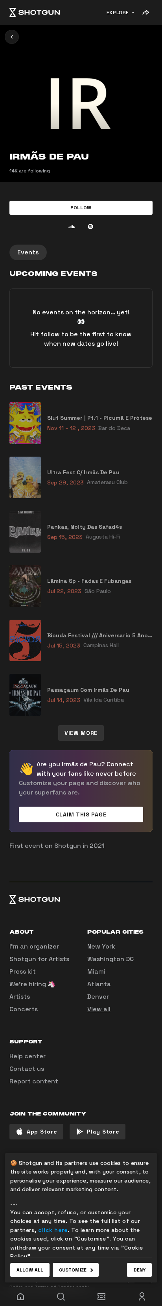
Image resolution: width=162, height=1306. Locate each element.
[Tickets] (101, 1296)
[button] (81, 208)
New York (101, 946)
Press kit (22, 971)
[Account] (142, 1296)
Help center (27, 1056)
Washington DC (110, 959)
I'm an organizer (34, 946)
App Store (42, 1131)
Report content (33, 1081)
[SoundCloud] (71, 226)
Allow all (30, 1270)
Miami (96, 971)
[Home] (34, 12)
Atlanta (99, 984)
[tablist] (81, 252)
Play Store (103, 1131)
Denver (98, 996)
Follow (81, 208)
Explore (118, 12)
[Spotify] (90, 226)
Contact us (26, 1069)
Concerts (23, 1009)
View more (81, 732)
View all (98, 1009)
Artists (19, 996)
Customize (73, 1270)
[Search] (60, 1296)
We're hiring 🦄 (32, 984)
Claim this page (81, 814)
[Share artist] (145, 12)
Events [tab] (28, 252)
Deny (139, 1270)
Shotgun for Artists (39, 959)
